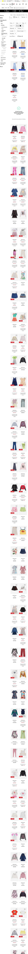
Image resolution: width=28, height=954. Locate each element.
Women (3, 4)
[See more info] (14, 58)
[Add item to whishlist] (16, 41)
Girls (14, 14)
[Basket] (26, 4)
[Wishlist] (23, 4)
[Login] (17, 4)
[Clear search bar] (25, 7)
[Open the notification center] (20, 4)
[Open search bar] (14, 8)
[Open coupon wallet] (13, 4)
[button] (16, 17)
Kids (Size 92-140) (20, 14)
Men (7, 4)
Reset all (21, 36)
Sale (17, 23)
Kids (10, 4)
